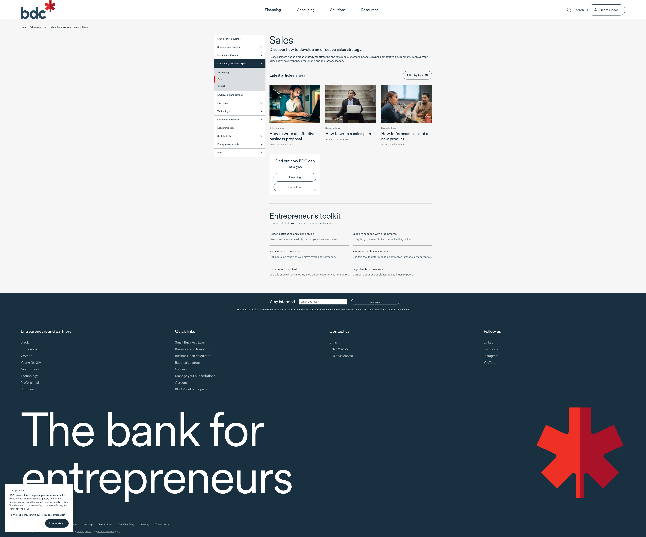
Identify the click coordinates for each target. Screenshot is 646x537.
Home (24, 27)
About (574, 3)
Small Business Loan (190, 342)
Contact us (604, 3)
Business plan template (192, 349)
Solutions (338, 10)
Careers (588, 3)
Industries (559, 3)
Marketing (223, 72)
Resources (369, 10)
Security (144, 524)
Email (333, 342)
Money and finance (227, 55)
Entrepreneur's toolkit (228, 144)
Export (221, 86)
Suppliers (28, 389)
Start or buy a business (229, 38)
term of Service (105, 531)
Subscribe (375, 302)
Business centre (341, 356)
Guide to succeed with (375, 233)
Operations (223, 103)
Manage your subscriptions (195, 376)
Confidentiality (126, 524)
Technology (223, 111)
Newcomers (30, 369)
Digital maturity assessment (369, 269)
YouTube (490, 362)
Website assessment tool (285, 251)
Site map (88, 524)
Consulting (306, 10)
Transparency (162, 524)
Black (25, 342)
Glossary (181, 369)
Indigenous (29, 349)
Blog (219, 152)
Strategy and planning (229, 47)
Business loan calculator (193, 356)
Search (578, 10)
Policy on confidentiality (53, 514)
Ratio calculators (187, 362)
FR (623, 3)
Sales (220, 79)
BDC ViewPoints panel (191, 389)
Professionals (30, 382)
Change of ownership (228, 119)
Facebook (491, 349)
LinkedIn (490, 342)
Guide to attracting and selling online (292, 233)
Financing (273, 10)
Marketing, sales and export (65, 27)
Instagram (491, 356)
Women (26, 356)
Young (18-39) (31, 362)
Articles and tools (39, 27)
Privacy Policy (84, 531)
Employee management (230, 94)
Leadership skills (225, 127)
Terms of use (105, 524)
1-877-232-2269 (341, 349)
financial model (370, 251)
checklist (283, 269)
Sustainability (224, 136)
